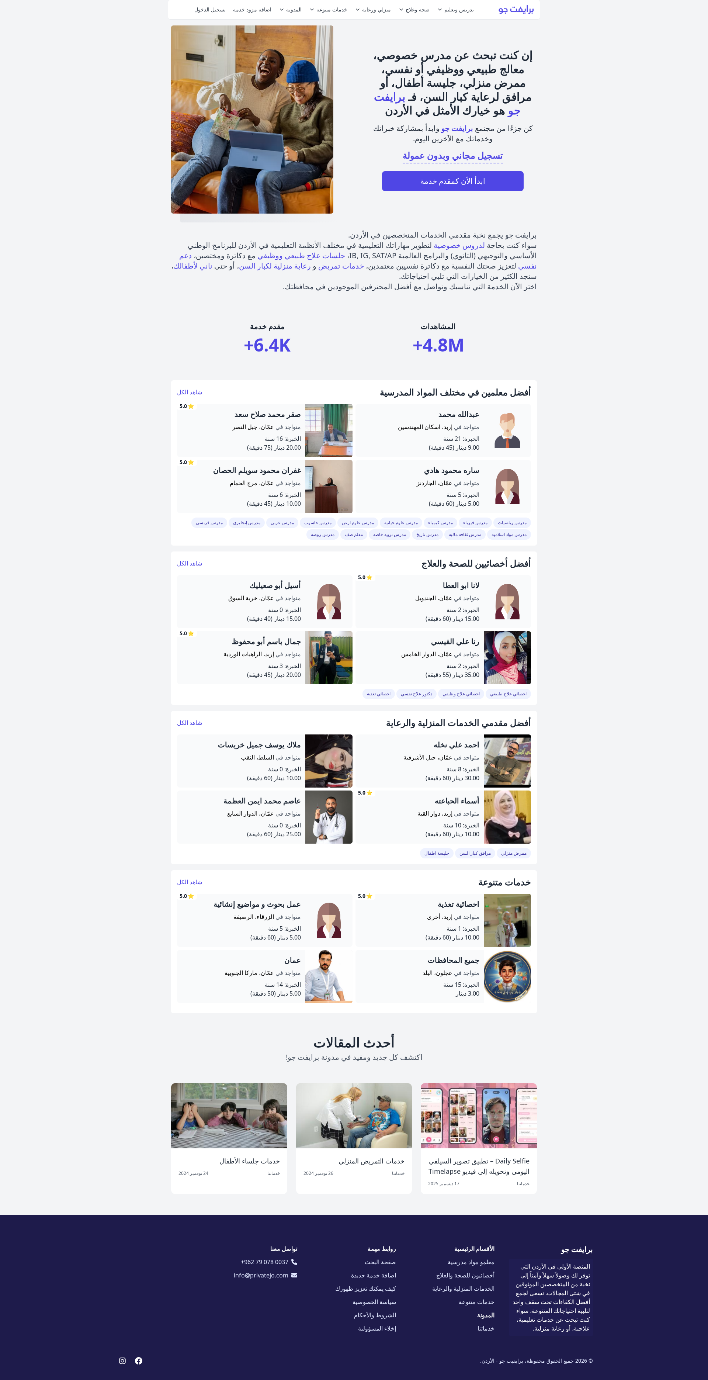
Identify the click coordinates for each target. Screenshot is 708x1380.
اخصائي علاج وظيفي (461, 694)
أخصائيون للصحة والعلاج (465, 1275)
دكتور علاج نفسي (416, 694)
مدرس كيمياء (440, 522)
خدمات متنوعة (331, 9)
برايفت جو (577, 1249)
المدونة (294, 9)
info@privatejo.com (261, 1275)
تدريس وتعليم (459, 9)
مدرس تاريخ (427, 534)
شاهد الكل (189, 392)
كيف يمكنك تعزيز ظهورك (365, 1288)
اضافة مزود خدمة (252, 9)
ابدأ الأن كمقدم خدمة (452, 181)
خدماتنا (486, 1328)
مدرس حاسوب (318, 522)
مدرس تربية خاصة (389, 534)
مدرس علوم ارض (358, 522)
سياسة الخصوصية (374, 1302)
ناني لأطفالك (192, 266)
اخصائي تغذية (379, 694)
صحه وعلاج (418, 9)
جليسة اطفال (436, 853)
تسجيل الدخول (210, 9)
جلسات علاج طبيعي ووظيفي (301, 255)
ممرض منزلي (514, 853)
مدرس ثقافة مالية (465, 534)
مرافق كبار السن (475, 853)
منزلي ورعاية (376, 9)
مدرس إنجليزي (246, 522)
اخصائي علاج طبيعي (508, 694)
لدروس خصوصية (459, 245)
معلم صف (354, 534)
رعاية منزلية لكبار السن (275, 266)
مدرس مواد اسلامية (509, 534)
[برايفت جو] (516, 9)
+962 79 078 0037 (264, 1262)
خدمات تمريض (341, 266)
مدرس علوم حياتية (401, 522)
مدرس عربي (282, 522)
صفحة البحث (380, 1262)
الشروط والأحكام (375, 1315)
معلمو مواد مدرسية (471, 1262)
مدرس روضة (322, 534)
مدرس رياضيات (512, 522)
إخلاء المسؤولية (377, 1328)
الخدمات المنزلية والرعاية (463, 1288)
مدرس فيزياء (475, 522)
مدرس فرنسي (209, 522)
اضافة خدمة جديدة (373, 1275)
